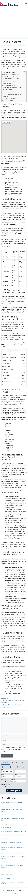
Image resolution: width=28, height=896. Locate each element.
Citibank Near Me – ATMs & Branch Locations (12, 835)
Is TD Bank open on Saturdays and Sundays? (12, 79)
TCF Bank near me (6, 862)
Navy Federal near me (6, 874)
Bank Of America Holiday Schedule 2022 (11, 802)
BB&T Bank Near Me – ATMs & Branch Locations (13, 831)
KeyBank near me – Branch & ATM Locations (12, 853)
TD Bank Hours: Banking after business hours (11, 92)
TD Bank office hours (8, 76)
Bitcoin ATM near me (6, 871)
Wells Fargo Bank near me (8, 824)
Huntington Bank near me (7, 878)
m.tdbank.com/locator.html (15, 647)
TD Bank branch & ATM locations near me (12, 95)
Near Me (5, 698)
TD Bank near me (5, 838)
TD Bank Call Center (9, 100)
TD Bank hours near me (9, 98)
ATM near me (4, 806)
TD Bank (3, 213)
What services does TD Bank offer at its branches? (12, 88)
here (6, 574)
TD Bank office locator (16, 162)
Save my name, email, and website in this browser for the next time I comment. (14, 749)
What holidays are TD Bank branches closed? (10, 82)
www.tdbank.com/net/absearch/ (10, 617)
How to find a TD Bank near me (11, 74)
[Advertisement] (14, 23)
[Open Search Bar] (22, 4)
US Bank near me (5, 815)
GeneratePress (14, 893)
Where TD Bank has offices (10, 85)
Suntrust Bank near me (7, 827)
